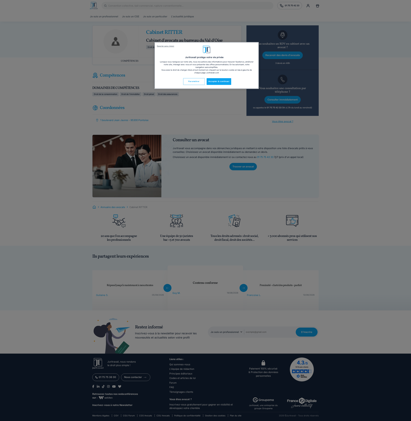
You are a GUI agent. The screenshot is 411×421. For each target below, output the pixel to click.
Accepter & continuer (218, 81)
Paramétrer (194, 81)
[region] (206, 65)
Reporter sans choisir (165, 46)
